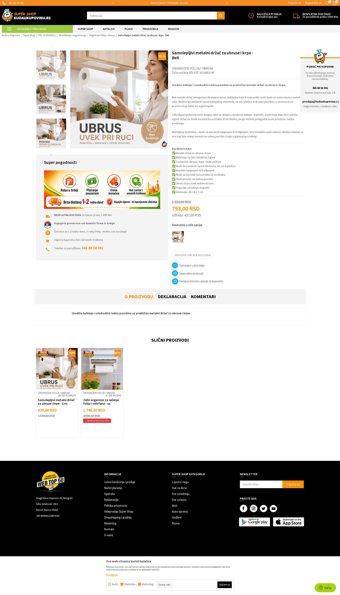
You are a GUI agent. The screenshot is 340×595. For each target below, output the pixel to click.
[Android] (255, 521)
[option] (170, 3)
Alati (174, 505)
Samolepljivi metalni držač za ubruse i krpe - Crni (56, 401)
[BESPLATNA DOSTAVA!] (296, 15)
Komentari (203, 296)
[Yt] (273, 508)
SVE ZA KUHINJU (47, 35)
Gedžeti (176, 517)
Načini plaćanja (113, 487)
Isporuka (109, 493)
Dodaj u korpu (59, 429)
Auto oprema (180, 511)
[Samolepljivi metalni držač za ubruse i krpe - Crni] (57, 369)
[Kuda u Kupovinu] (26, 15)
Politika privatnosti (115, 505)
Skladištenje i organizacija (72, 35)
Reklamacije (111, 499)
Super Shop (29, 35)
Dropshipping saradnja (117, 517)
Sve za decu (179, 487)
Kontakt (109, 529)
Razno (176, 523)
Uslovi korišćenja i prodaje (119, 482)
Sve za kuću (179, 499)
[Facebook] (243, 508)
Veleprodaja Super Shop (118, 511)
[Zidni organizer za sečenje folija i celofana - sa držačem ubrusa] (102, 369)
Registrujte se (313, 3)
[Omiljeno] (327, 3)
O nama (108, 535)
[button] (156, 15)
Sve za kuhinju (180, 493)
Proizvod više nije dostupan (193, 255)
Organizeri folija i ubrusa (102, 35)
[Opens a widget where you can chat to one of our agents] (325, 588)
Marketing (110, 523)
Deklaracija (172, 296)
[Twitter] (263, 508)
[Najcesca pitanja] (251, 15)
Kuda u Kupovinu (11, 35)
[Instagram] (253, 508)
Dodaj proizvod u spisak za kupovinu (201, 281)
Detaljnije (112, 575)
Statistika (130, 584)
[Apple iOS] (289, 521)
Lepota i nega (180, 482)
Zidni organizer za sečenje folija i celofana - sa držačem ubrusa (101, 403)
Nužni (115, 584)
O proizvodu (139, 296)
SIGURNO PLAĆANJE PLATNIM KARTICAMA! (170, 3)
